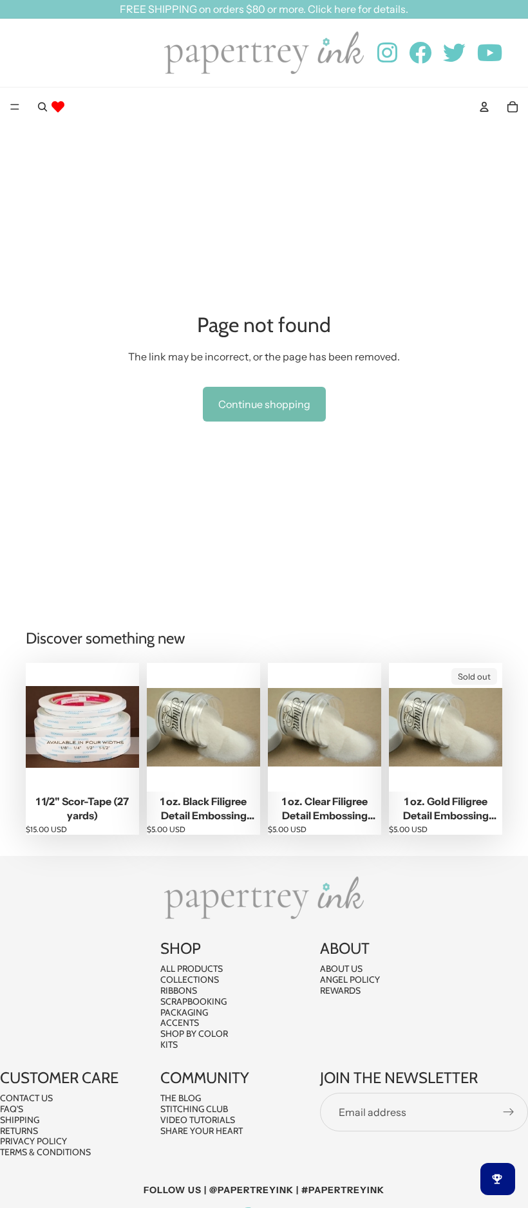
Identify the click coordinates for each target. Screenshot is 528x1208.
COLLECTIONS (189, 980)
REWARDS (340, 990)
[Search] (42, 107)
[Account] (484, 107)
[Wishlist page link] (58, 106)
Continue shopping (264, 404)
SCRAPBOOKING (193, 1001)
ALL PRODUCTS (191, 969)
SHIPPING (19, 1120)
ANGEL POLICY (350, 980)
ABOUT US (341, 969)
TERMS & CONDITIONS (45, 1152)
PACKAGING (184, 1012)
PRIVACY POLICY (33, 1142)
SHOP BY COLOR (194, 1034)
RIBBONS (178, 990)
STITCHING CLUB (194, 1109)
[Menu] (15, 107)
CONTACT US (26, 1098)
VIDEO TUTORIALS (197, 1120)
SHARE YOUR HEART (201, 1131)
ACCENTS (179, 1023)
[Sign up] (508, 1112)
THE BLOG (180, 1098)
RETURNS (19, 1131)
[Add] (119, 771)
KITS (169, 1044)
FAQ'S (11, 1109)
